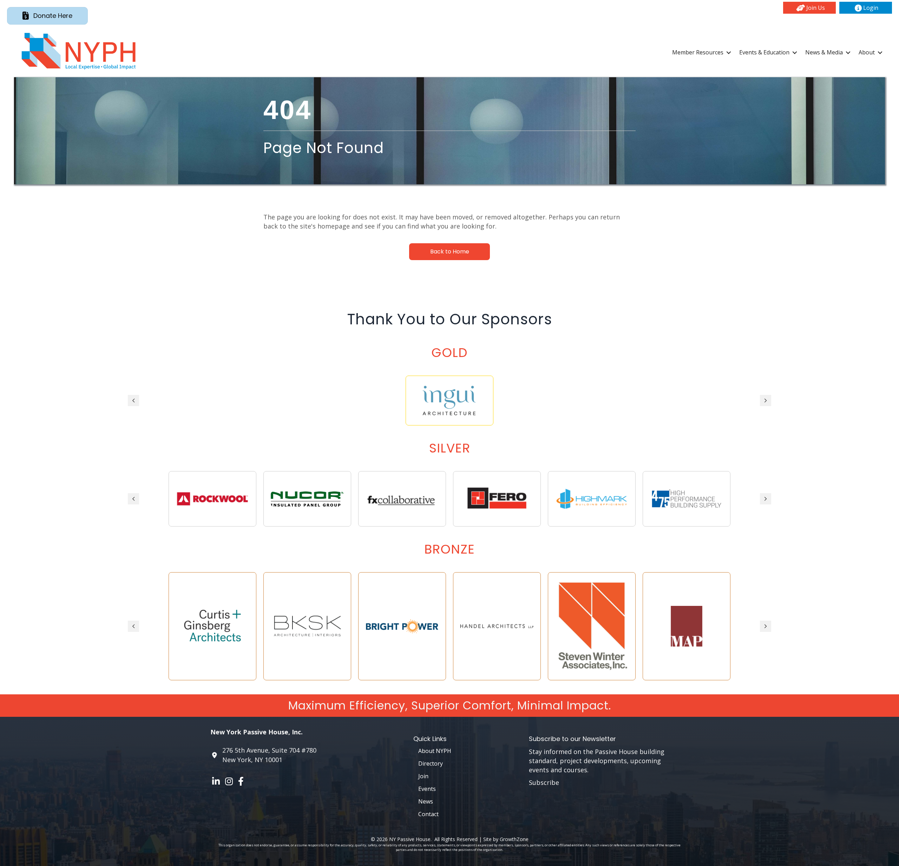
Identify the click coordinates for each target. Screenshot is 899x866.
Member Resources (697, 52)
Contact (428, 814)
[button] (809, 8)
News (425, 801)
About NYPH (434, 751)
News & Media (824, 52)
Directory (430, 763)
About (867, 52)
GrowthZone (514, 839)
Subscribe (544, 782)
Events (427, 789)
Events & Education (764, 52)
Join (423, 776)
